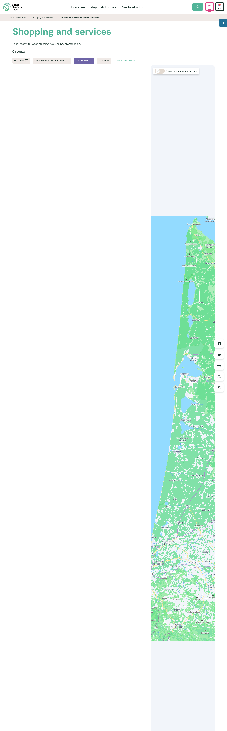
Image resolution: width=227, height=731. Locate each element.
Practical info (132, 7)
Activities (108, 7)
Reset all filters (125, 60)
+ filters (104, 60)
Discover (78, 7)
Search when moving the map (181, 71)
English (219, 5)
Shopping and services (43, 17)
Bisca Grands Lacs (17, 17)
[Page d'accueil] (12, 7)
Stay (93, 7)
